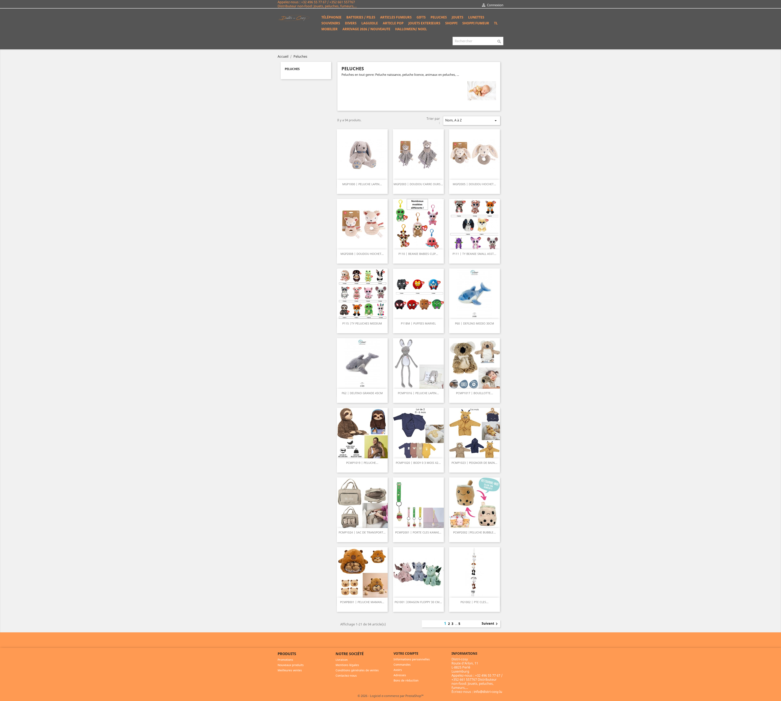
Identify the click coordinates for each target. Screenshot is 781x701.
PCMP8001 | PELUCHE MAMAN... (362, 602)
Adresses (400, 675)
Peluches (439, 17)
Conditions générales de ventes (357, 670)
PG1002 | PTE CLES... (474, 602)
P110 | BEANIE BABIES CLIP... (418, 254)
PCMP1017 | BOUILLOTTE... (474, 393)
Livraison (342, 660)
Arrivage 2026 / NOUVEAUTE (366, 29)
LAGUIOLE (369, 23)
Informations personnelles (412, 659)
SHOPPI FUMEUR (475, 23)
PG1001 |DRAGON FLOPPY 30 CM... (418, 602)
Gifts (421, 17)
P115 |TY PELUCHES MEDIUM (362, 323)
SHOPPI (451, 23)
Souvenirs (330, 23)
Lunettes (476, 17)
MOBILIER (329, 29)
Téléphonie (331, 17)
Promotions (285, 660)
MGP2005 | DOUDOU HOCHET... (474, 184)
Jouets (457, 17)
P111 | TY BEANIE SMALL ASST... (474, 254)
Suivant (490, 623)
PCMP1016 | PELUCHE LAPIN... (418, 393)
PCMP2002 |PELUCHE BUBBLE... (474, 532)
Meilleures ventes (290, 670)
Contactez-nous (346, 675)
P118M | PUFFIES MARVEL (418, 323)
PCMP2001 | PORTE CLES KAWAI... (418, 532)
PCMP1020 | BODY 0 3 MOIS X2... (418, 463)
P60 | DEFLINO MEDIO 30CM (474, 323)
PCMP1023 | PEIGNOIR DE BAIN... (474, 463)
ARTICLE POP (393, 23)
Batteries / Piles (360, 17)
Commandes (402, 664)
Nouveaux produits (291, 665)
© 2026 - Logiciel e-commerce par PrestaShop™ (391, 696)
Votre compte (406, 653)
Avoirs (398, 670)
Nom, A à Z (471, 120)
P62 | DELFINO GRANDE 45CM (362, 393)
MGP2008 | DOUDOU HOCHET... (362, 254)
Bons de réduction (406, 680)
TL (496, 23)
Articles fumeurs (396, 17)
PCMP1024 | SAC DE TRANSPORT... (362, 532)
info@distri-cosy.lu (488, 691)
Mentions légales (347, 665)
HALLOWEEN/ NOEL (411, 29)
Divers (351, 23)
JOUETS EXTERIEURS (424, 23)
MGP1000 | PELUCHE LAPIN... (362, 184)
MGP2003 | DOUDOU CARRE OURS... (418, 184)
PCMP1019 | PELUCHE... (362, 463)
